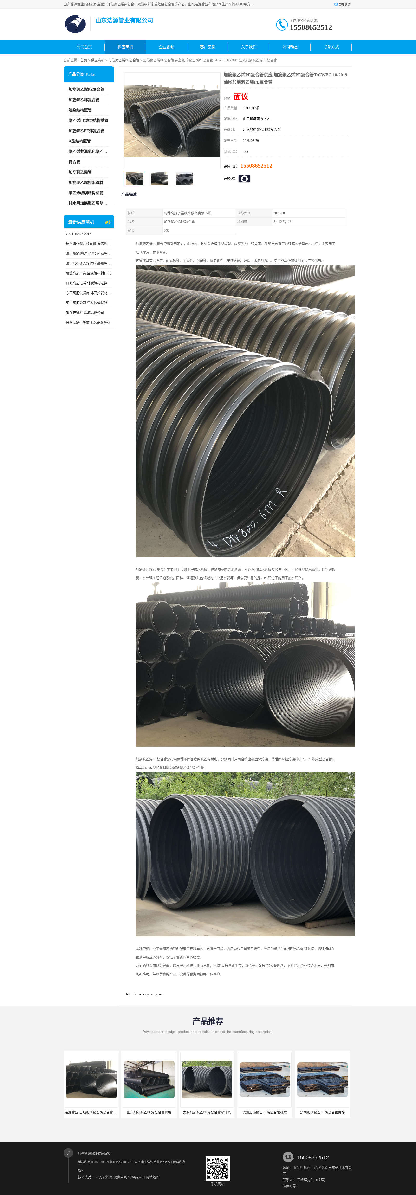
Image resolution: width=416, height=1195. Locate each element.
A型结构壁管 (80, 141)
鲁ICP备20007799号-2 (125, 1162)
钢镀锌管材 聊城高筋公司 (85, 313)
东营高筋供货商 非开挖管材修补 (89, 293)
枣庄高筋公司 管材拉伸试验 (86, 303)
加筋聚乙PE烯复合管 (86, 131)
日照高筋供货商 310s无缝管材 (88, 322)
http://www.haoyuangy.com (144, 994)
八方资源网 (104, 1177)
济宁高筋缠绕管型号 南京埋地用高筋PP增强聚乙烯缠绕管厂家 (89, 253)
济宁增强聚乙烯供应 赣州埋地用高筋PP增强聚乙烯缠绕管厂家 (89, 263)
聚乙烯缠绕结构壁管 (86, 193)
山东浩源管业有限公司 (156, 1162)
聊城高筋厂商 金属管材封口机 (88, 273)
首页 (83, 60)
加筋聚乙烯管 (80, 172)
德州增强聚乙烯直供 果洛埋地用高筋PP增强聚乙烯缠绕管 (89, 243)
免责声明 (120, 1177)
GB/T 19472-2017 (78, 234)
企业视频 (166, 47)
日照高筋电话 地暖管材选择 (86, 283)
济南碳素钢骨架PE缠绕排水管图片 (317, 1112)
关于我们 (249, 47)
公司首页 (84, 47)
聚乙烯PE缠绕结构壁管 (88, 120)
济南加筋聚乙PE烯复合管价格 (259, 1112)
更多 (108, 222)
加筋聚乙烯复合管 (84, 100)
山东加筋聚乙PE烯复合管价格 (86, 1112)
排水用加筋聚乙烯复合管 (90, 203)
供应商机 (125, 47)
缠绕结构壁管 (80, 110)
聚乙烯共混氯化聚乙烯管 (90, 151)
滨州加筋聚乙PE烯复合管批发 (201, 1112)
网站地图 (152, 1177)
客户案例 (207, 47)
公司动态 (290, 47)
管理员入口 (136, 1177)
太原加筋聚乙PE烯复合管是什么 (144, 1112)
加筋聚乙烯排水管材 (86, 183)
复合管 (74, 162)
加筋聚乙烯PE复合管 (123, 60)
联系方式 (331, 47)
